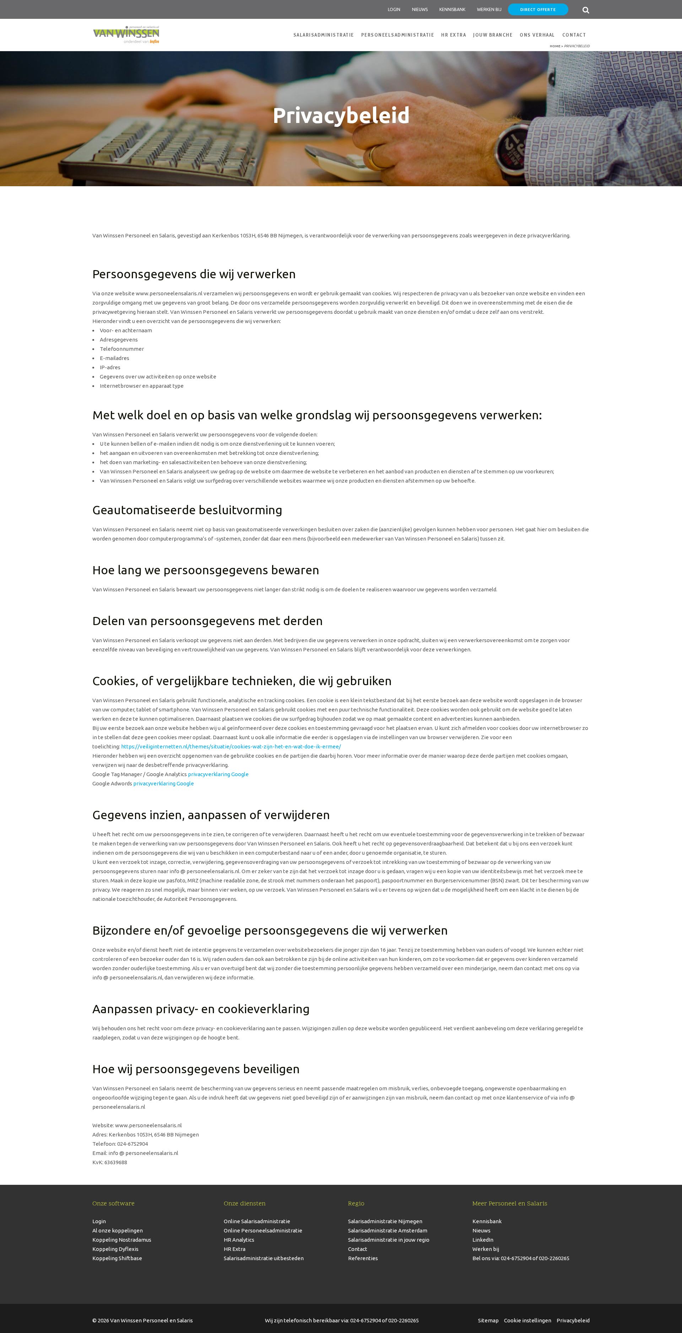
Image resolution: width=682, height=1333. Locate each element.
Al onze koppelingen (117, 1230)
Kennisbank (452, 9)
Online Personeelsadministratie (263, 1230)
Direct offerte (538, 9)
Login (394, 9)
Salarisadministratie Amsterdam (387, 1230)
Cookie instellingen (527, 1320)
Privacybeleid (573, 1320)
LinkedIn (482, 1240)
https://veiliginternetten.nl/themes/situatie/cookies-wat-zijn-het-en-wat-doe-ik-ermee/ (231, 746)
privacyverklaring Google (218, 774)
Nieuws (420, 9)
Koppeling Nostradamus (121, 1240)
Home (555, 46)
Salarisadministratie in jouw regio (388, 1240)
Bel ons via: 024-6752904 (501, 1258)
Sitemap (488, 1320)
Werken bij (485, 1249)
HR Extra (234, 1249)
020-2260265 (403, 1320)
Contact (357, 1249)
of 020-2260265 (550, 1258)
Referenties (363, 1258)
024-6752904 (365, 1320)
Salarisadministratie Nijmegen (385, 1221)
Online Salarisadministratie (257, 1221)
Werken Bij (489, 9)
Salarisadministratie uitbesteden (264, 1258)
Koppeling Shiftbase (117, 1258)
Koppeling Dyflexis (115, 1249)
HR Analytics (239, 1240)
